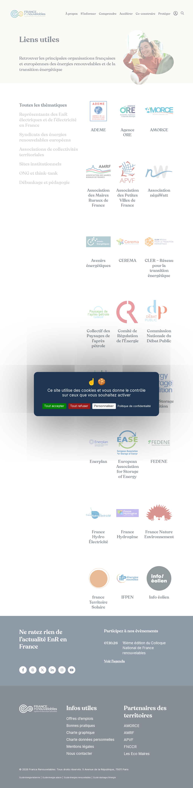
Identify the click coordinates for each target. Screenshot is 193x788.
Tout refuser (79, 406)
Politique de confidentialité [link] (134, 406)
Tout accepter (54, 406)
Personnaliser (104, 406)
